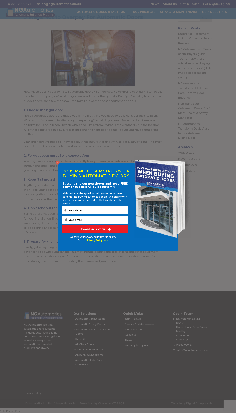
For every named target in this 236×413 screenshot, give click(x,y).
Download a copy (93, 229)
